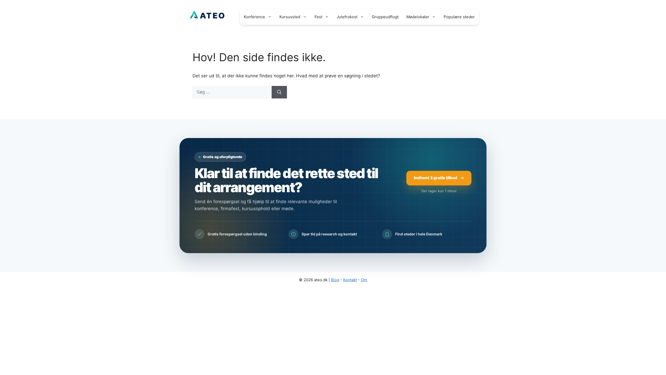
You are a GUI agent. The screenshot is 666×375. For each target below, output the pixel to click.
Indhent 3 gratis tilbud (435, 177)
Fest (318, 16)
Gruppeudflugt (385, 16)
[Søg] (279, 92)
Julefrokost (347, 16)
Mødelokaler (417, 16)
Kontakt (350, 279)
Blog (335, 279)
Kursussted (289, 16)
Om (364, 279)
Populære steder (459, 16)
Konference (254, 16)
